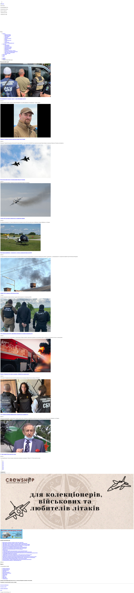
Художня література (6, 569)
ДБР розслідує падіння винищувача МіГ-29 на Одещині (12, 546)
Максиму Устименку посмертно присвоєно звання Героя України (12, 139)
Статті (4, 55)
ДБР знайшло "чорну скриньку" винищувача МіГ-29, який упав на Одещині (16, 544)
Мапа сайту (5, 577)
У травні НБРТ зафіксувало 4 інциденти (10, 553)
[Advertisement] (31, 23)
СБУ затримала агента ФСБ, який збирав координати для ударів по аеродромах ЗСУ (16, 333)
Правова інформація (4, 588)
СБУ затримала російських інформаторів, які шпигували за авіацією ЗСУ (14, 414)
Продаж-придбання (6, 572)
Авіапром (6, 37)
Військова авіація (8, 35)
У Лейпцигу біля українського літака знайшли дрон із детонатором (14, 548)
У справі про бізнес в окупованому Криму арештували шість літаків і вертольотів (17, 551)
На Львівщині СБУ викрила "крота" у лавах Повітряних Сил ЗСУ (13, 98)
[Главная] (2, 3)
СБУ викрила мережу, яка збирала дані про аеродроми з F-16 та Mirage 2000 (16, 545)
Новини (4, 33)
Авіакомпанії (7, 44)
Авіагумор (4, 571)
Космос (6, 39)
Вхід (1, 590)
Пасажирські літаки (8, 47)
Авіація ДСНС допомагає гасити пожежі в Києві (9, 293)
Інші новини (7, 42)
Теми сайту (5, 576)
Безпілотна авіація (8, 38)
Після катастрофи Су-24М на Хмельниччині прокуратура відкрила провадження (17, 559)
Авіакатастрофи (7, 53)
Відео (4, 56)
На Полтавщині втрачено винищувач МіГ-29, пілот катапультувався (15, 558)
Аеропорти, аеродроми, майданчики (11, 51)
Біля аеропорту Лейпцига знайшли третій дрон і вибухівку (13, 542)
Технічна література (6, 568)
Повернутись (3, 472)
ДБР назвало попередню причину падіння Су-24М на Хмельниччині (15, 543)
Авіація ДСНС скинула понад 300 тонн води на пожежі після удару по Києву (16, 555)
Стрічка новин (5, 578)
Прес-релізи (5, 54)
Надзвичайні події (8, 40)
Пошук (4, 575)
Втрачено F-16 (5, 549)
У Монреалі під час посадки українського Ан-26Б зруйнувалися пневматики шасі (17, 554)
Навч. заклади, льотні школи (10, 52)
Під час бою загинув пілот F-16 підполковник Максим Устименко (12, 179)
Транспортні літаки (8, 46)
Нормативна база (6, 570)
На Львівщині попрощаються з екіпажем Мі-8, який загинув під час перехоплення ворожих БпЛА (20, 552)
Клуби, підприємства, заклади (10, 50)
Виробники (7, 49)
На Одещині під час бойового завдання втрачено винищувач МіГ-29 (15, 547)
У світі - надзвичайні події (9, 43)
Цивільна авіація (8, 34)
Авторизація (5, 574)
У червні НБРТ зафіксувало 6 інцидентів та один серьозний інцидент (15, 550)
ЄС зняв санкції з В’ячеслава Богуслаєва (8, 454)
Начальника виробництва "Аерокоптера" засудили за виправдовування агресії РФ (16, 252)
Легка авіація (7, 36)
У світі (6, 41)
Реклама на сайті (3, 586)
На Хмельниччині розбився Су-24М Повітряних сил (12, 560)
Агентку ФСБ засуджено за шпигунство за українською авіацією (12, 218)
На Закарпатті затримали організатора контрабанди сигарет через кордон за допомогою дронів (19, 556)
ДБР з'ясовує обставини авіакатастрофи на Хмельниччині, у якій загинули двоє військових (19, 557)
